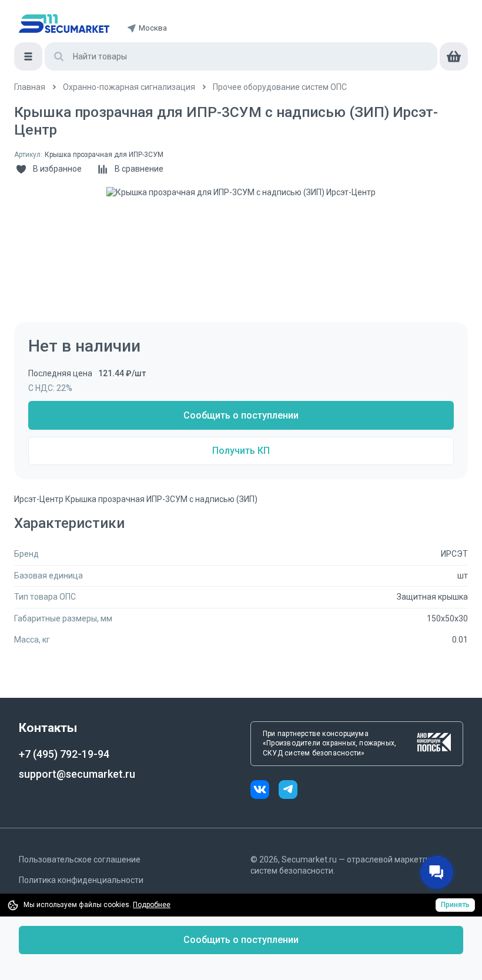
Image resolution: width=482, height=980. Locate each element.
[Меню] (28, 56)
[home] (64, 23)
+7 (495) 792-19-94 (64, 754)
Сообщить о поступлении (241, 415)
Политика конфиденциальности (81, 880)
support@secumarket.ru (77, 774)
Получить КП (241, 450)
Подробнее (151, 905)
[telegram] (288, 791)
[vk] (264, 791)
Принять (455, 905)
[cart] (454, 56)
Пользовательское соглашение (79, 859)
